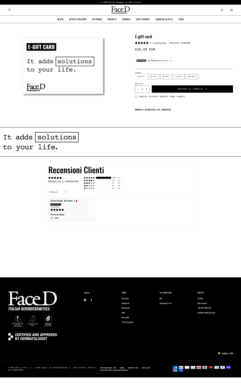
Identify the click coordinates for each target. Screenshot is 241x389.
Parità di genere (128, 322)
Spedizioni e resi (166, 303)
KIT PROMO (97, 19)
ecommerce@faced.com (206, 312)
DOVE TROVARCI (143, 19)
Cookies (122, 367)
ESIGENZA (126, 19)
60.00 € (166, 77)
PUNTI (181, 19)
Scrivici (200, 298)
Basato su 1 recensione (63, 181)
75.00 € (178, 77)
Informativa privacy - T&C (108, 367)
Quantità (139, 84)
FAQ (161, 298)
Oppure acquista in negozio (153, 109)
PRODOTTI (112, 19)
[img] (71, 210)
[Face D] (120, 10)
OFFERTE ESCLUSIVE (77, 19)
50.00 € (153, 77)
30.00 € (140, 77)
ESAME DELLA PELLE (164, 19)
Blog (123, 312)
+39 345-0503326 (204, 307)
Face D (18, 368)
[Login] (221, 10)
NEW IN (60, 19)
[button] (9, 10)
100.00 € (192, 77)
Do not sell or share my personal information (114, 370)
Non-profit (125, 317)
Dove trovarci (202, 303)
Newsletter (126, 303)
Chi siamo (125, 298)
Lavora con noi (146, 367)
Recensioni (126, 307)
